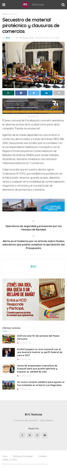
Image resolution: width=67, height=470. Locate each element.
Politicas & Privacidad (23, 456)
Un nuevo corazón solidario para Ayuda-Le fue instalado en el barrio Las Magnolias (40, 384)
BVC (8, 37)
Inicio (4, 456)
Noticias (13, 14)
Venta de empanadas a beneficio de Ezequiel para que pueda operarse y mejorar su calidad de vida (37, 368)
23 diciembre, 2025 (25, 37)
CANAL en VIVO (9, 459)
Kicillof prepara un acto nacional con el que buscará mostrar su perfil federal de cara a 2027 (39, 352)
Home (4, 14)
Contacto (42, 456)
